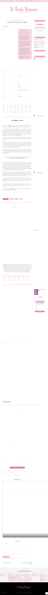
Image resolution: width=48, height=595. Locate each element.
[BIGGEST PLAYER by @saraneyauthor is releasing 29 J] (12, 578)
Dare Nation (16, 129)
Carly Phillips (9, 125)
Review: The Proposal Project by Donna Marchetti (39, 41)
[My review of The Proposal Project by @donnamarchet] (44, 578)
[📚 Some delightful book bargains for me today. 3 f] (28, 578)
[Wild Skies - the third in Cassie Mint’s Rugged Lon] (20, 578)
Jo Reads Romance (25, 571)
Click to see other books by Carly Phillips (17, 467)
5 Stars (12, 20)
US (18, 92)
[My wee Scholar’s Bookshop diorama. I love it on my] (4, 578)
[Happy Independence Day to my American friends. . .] (36, 578)
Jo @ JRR (6, 26)
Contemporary (17, 20)
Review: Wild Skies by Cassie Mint (38, 39)
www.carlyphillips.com (26, 271)
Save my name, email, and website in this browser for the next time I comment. (11, 554)
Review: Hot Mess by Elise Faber (7, 562)
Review (22, 20)
